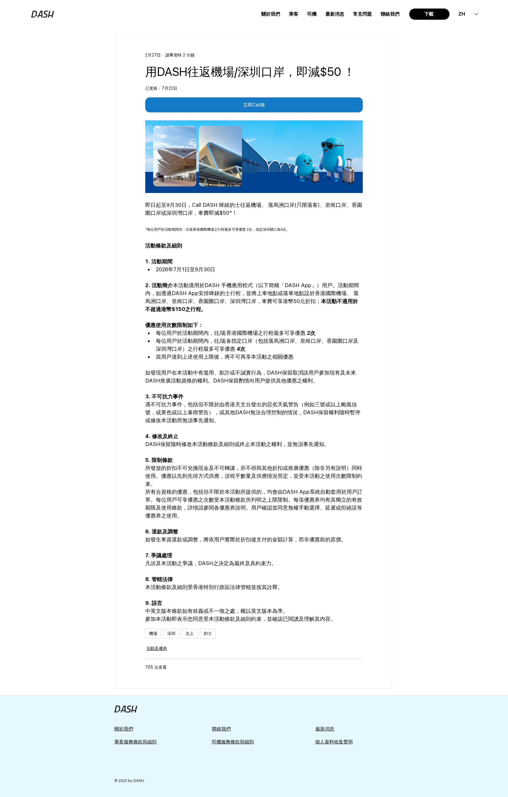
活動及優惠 (156, 648)
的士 (208, 633)
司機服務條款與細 (230, 742)
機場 (153, 633)
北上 (190, 633)
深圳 (171, 633)
